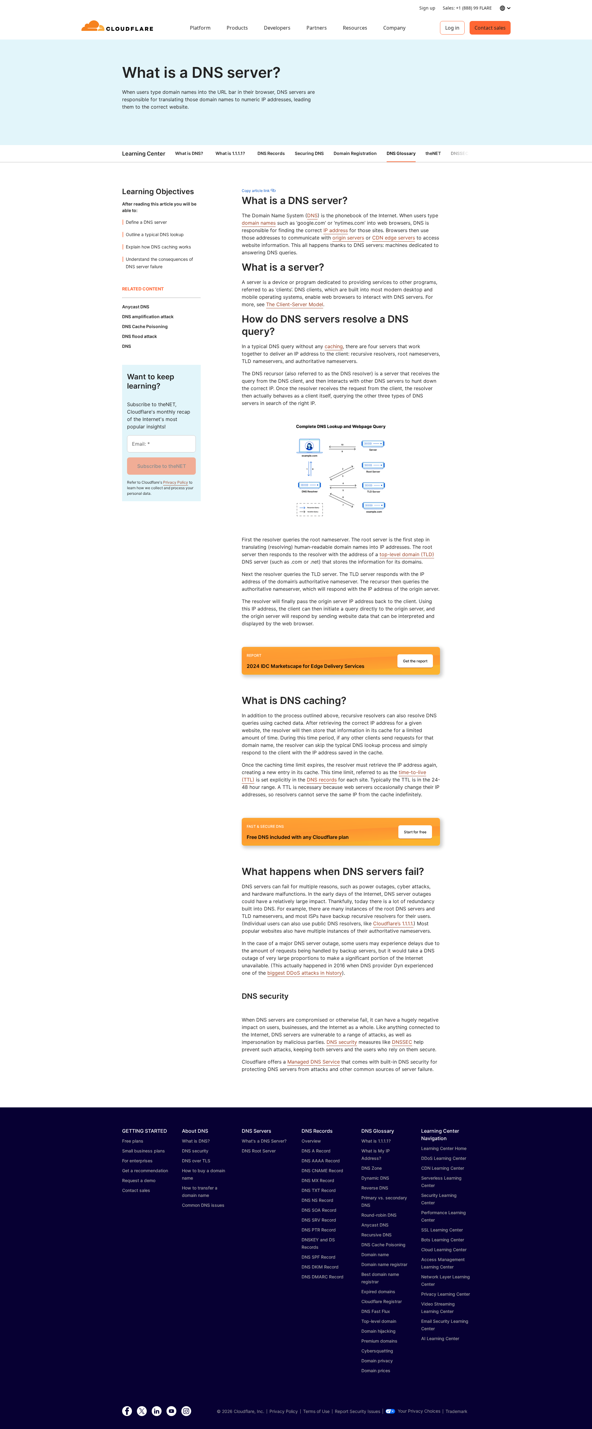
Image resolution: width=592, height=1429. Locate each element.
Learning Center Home (444, 1148)
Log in (452, 27)
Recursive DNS (376, 1234)
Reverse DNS (374, 1187)
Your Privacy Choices (419, 1411)
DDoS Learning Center (443, 1158)
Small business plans (143, 1150)
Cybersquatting (377, 1350)
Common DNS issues (203, 1205)
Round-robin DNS (379, 1215)
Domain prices (375, 1370)
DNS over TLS (196, 1160)
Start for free (415, 832)
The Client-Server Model (294, 304)
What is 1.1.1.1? (230, 153)
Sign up (427, 8)
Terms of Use (316, 1411)
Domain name (375, 1254)
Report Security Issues (357, 1411)
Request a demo (138, 1180)
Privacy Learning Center (445, 1294)
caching (334, 346)
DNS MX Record (318, 1180)
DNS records (322, 780)
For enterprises (137, 1160)
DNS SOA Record (319, 1210)
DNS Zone (371, 1168)
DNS (312, 215)
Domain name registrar (384, 1264)
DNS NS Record (317, 1200)
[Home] (118, 27)
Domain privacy (377, 1360)
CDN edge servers (393, 238)
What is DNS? (189, 153)
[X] (142, 1411)
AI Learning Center (440, 1338)
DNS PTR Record (319, 1229)
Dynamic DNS (375, 1178)
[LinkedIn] (157, 1411)
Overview (311, 1141)
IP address (335, 230)
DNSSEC (402, 1042)
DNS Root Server (259, 1150)
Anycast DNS (374, 1224)
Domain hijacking (378, 1331)
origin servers (348, 238)
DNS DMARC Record (322, 1276)
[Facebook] (127, 1411)
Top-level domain (378, 1321)
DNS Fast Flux (375, 1311)
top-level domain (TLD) (407, 554)
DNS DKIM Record (320, 1266)
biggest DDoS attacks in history (304, 973)
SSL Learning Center (442, 1229)
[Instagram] (186, 1411)
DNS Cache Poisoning (383, 1244)
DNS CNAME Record (322, 1170)
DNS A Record (316, 1150)
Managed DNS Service (313, 1062)
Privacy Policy (175, 482)
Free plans (132, 1141)
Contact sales (490, 27)
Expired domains (378, 1291)
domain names (259, 223)
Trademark (456, 1411)
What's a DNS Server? (264, 1141)
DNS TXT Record (319, 1190)
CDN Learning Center (442, 1168)
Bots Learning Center (442, 1239)
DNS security (342, 1042)
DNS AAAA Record (321, 1160)
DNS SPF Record (318, 1257)
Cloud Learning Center (444, 1249)
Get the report (415, 661)
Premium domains (379, 1341)
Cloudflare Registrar (381, 1301)
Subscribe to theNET (161, 466)
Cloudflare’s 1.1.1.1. (393, 923)
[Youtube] (171, 1411)
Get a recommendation (145, 1170)
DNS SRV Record (319, 1220)
